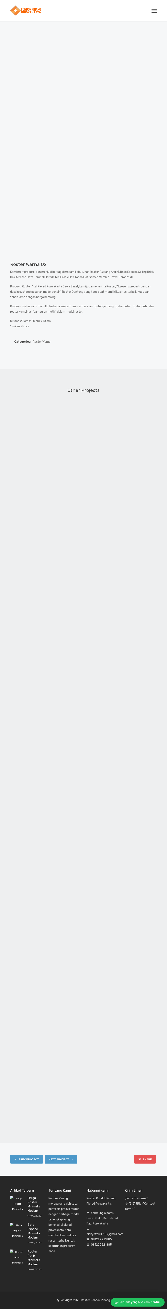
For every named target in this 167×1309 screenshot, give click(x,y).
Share (147, 1159)
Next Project (59, 1159)
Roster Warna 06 (83, 501)
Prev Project (28, 1159)
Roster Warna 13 (83, 621)
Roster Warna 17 (83, 862)
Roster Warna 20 (83, 1103)
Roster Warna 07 (83, 742)
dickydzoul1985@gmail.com (105, 1234)
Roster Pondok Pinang (95, 1300)
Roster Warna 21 (83, 983)
